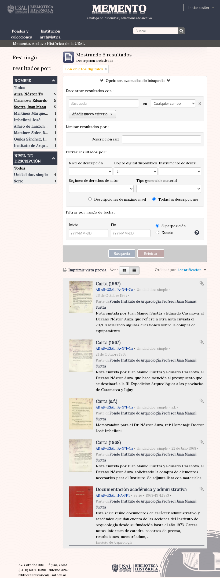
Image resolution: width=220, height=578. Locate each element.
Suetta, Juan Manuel (31, 106)
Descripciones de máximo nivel (119, 199)
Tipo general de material (156, 180)
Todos (19, 87)
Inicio (73, 225)
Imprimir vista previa (86, 270)
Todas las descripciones (178, 199)
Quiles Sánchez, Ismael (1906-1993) (45, 139)
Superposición (173, 226)
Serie (18, 181)
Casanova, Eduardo (30, 100)
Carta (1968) (108, 442)
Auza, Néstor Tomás (32, 94)
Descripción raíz (105, 139)
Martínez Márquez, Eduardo (39, 113)
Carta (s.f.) (106, 401)
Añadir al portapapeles (201, 283)
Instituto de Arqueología (36, 145)
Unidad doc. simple (31, 174)
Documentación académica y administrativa (141, 489)
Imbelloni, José (27, 119)
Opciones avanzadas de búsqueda (135, 80)
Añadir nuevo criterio (90, 114)
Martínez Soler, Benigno (35, 132)
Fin (113, 225)
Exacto (167, 232)
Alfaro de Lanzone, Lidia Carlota (43, 126)
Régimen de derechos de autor (94, 180)
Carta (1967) (108, 283)
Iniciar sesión (198, 7)
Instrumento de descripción (180, 163)
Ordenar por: (166, 270)
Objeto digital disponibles (135, 163)
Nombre (22, 80)
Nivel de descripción (27, 158)
